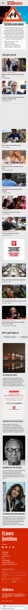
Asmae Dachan (8, 41)
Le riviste (4, 554)
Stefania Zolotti (17, 47)
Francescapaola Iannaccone (11, 44)
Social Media (10, 164)
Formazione (4, 95)
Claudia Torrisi (7, 303)
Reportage (5, 552)
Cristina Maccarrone (9, 42)
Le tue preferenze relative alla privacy (14, 606)
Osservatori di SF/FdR (8, 562)
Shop (3, 558)
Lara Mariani (17, 45)
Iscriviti (14, 581)
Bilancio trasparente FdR (9, 564)
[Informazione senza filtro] (14, 589)
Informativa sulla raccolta (8, 608)
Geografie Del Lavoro (11, 299)
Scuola (8, 95)
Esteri (3, 210)
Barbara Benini (15, 41)
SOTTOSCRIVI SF (6, 556)
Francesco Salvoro (9, 45)
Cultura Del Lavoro (6, 72)
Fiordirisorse (6, 560)
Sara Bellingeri (8, 47)
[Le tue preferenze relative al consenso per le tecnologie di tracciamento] (25, 607)
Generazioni (12, 72)
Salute (8, 187)
